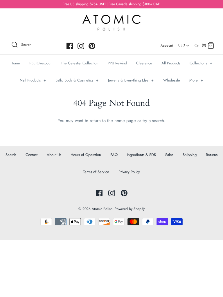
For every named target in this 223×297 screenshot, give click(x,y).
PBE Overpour (40, 63)
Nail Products (33, 80)
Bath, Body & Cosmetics (76, 80)
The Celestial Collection (79, 63)
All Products (170, 63)
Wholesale (171, 80)
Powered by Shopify (130, 208)
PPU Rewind (117, 63)
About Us (54, 154)
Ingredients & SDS (141, 154)
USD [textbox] (184, 43)
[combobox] (183, 43)
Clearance (144, 63)
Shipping (190, 154)
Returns (211, 154)
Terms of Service (96, 172)
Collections (201, 63)
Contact (31, 154)
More (196, 80)
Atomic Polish (102, 208)
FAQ (114, 154)
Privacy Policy (129, 172)
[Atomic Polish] (111, 18)
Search (11, 154)
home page (125, 120)
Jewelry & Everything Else (131, 80)
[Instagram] (81, 46)
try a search (153, 120)
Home (15, 63)
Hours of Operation (86, 154)
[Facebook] (69, 46)
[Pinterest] (92, 46)
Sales (169, 154)
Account (167, 45)
